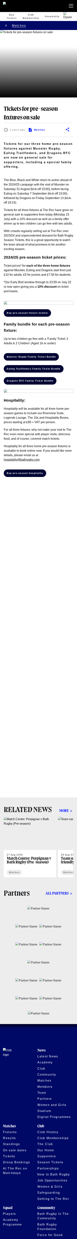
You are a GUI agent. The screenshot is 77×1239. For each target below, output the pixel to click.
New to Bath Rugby (53, 1174)
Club (41, 1068)
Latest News (47, 1056)
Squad (7, 1208)
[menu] (72, 6)
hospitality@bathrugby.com (22, 459)
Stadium (44, 1110)
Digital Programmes (54, 1116)
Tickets (9, 1156)
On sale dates (15, 1150)
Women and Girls (51, 1104)
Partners (44, 1098)
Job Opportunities (52, 1180)
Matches (19, 25)
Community (46, 1074)
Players (9, 1213)
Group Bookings (16, 1162)
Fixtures (10, 1132)
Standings (11, 1144)
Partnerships (48, 1168)
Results (9, 1138)
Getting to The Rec (53, 1198)
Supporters (46, 1156)
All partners (57, 893)
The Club (45, 1144)
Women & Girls (50, 1186)
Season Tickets (50, 1162)
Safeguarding (48, 1192)
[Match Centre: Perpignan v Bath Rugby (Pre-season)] (30, 847)
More (64, 810)
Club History (48, 1132)
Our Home (45, 1150)
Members (45, 1086)
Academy (45, 1062)
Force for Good (50, 1235)
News (41, 1050)
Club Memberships (53, 1138)
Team (41, 1092)
